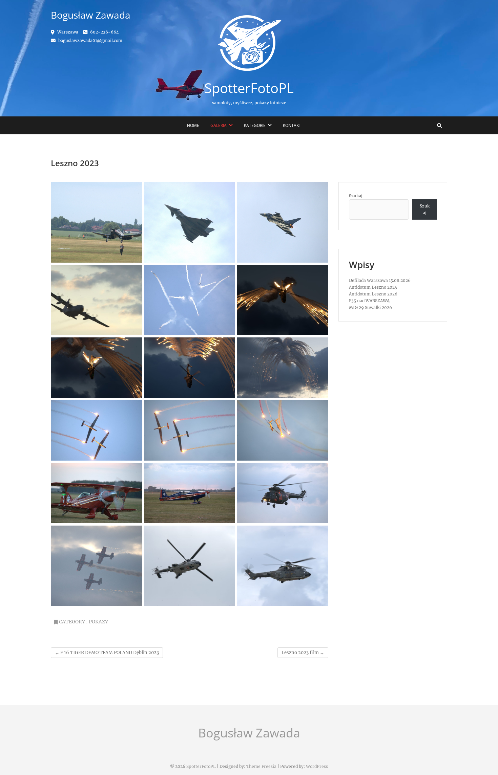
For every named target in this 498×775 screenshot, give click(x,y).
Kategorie (255, 125)
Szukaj (355, 195)
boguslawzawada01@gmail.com (89, 40)
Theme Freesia (261, 766)
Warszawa (67, 32)
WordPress (317, 766)
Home (193, 125)
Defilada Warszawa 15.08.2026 (380, 280)
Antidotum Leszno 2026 (373, 293)
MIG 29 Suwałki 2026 (370, 307)
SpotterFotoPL (249, 88)
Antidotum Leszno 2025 (373, 287)
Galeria (218, 125)
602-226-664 (104, 32)
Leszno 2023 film (303, 653)
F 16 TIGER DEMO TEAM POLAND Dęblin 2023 (107, 653)
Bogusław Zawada (249, 733)
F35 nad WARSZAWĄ (369, 300)
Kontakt (292, 125)
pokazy (98, 622)
